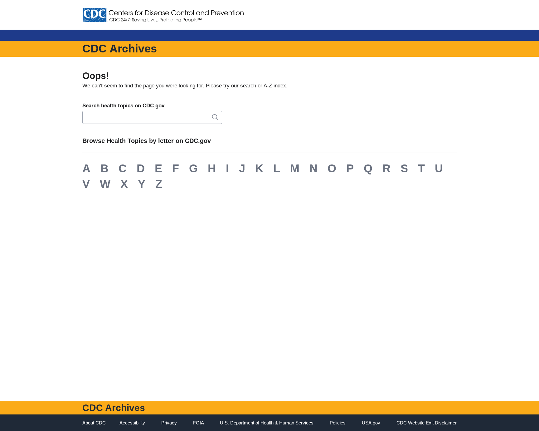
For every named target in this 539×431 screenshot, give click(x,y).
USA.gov (371, 422)
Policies (338, 422)
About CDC (94, 422)
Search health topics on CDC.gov (123, 106)
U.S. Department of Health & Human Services (266, 422)
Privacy (169, 422)
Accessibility (132, 422)
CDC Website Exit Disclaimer (426, 422)
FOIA (198, 422)
